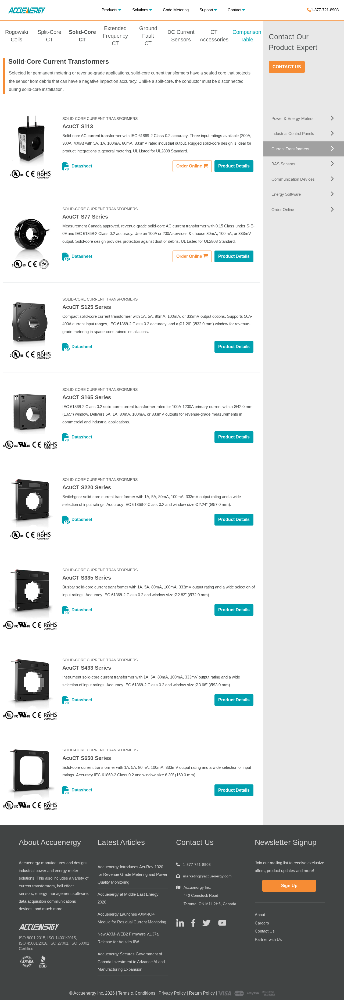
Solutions (140, 10)
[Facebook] (191, 922)
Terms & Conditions (136, 993)
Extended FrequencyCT (115, 35)
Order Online (189, 166)
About (260, 914)
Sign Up (289, 885)
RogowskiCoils (16, 35)
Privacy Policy (172, 993)
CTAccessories (214, 35)
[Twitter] (204, 922)
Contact (234, 10)
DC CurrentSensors (181, 35)
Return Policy (202, 993)
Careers (262, 923)
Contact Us (265, 931)
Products (109, 10)
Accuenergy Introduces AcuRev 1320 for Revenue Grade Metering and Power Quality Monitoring (132, 874)
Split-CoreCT (49, 35)
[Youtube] (219, 922)
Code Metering (176, 10)
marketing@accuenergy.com (207, 876)
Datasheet (81, 166)
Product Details (234, 166)
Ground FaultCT (148, 35)
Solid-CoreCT (82, 35)
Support (206, 10)
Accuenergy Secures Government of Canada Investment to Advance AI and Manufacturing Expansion (131, 962)
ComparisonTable (246, 35)
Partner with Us (268, 939)
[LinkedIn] (180, 922)
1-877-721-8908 (325, 10)
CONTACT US (287, 67)
